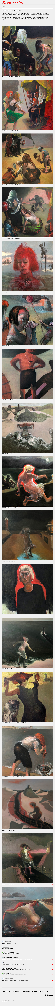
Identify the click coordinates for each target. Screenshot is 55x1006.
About (41, 991)
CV (47, 991)
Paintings (16, 991)
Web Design (4, 1001)
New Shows (6, 991)
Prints (34, 991)
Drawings (26, 991)
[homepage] (13, 2)
